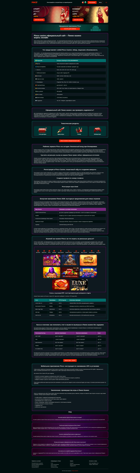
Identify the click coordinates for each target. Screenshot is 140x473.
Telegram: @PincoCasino (93, 464)
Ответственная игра (35, 465)
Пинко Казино (75, 470)
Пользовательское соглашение (37, 463)
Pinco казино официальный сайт (70, 140)
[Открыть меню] (106, 2)
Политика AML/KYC (35, 467)
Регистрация (92, 2)
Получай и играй (39, 19)
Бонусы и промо (54, 465)
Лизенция (71, 463)
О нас (52, 463)
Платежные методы (54, 467)
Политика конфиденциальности (37, 464)
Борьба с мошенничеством (75, 464)
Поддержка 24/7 (73, 465)
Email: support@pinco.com (93, 463)
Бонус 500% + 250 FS (70, 360)
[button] (138, 468)
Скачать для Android (70, 28)
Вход (100, 2)
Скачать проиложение (55, 464)
